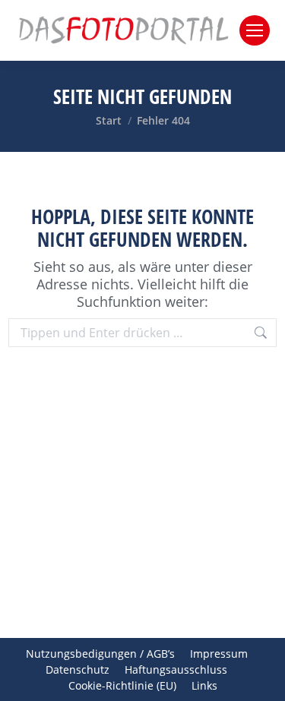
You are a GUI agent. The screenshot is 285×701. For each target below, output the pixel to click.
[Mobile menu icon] (254, 30)
